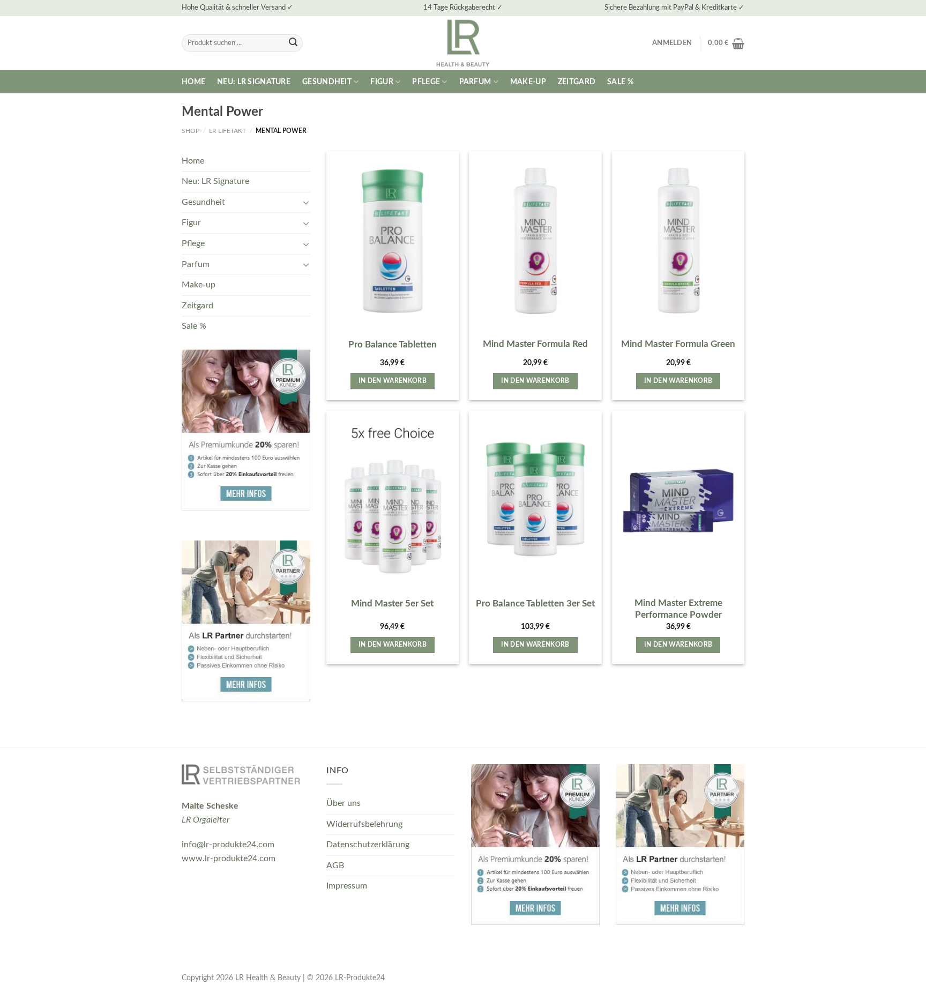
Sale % (620, 82)
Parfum (475, 82)
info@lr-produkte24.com (228, 844)
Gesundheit (327, 82)
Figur (381, 82)
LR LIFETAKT (227, 131)
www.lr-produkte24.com (228, 858)
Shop (190, 131)
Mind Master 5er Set (392, 603)
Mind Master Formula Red (535, 344)
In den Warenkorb (393, 381)
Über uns (343, 803)
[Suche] (293, 43)
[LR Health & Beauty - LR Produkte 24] (463, 43)
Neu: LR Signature (253, 82)
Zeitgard (576, 82)
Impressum (346, 886)
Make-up (528, 82)
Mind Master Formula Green (678, 344)
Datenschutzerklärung (367, 844)
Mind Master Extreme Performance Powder (678, 608)
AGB (335, 865)
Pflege (426, 82)
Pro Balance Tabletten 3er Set (535, 603)
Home (193, 82)
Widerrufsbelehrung (364, 824)
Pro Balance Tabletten (392, 344)
